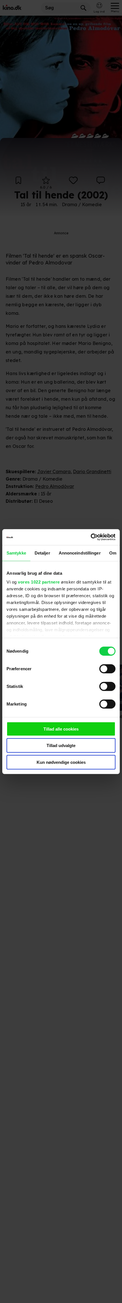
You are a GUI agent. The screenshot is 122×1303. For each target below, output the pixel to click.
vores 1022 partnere (39, 582)
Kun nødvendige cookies (61, 762)
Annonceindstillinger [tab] (80, 552)
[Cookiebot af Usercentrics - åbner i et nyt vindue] (90, 537)
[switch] (107, 668)
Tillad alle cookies (61, 728)
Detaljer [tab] (42, 552)
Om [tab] (112, 552)
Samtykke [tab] (16, 552)
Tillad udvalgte (61, 745)
